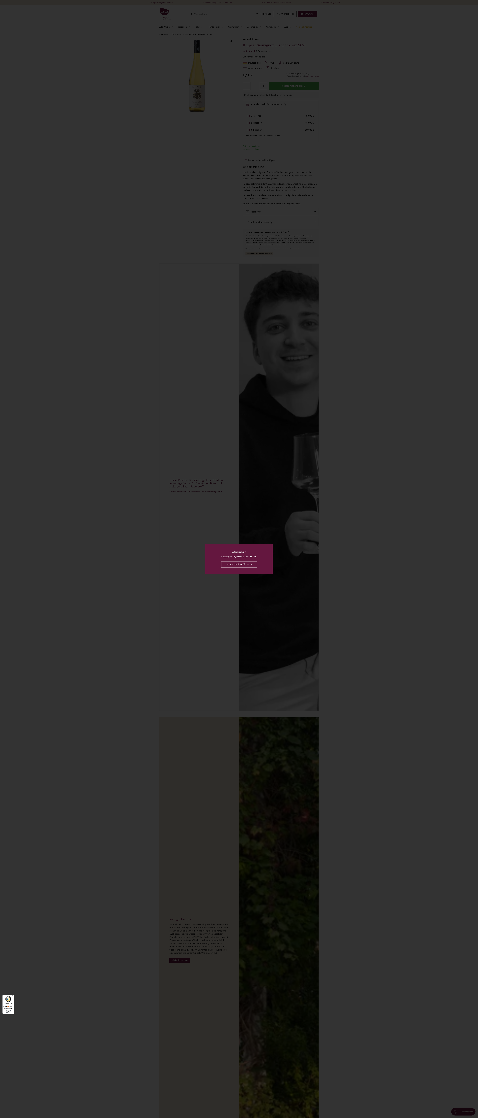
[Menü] (12, 996)
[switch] (8, 1011)
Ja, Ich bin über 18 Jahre (239, 564)
